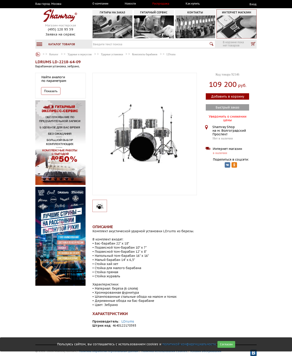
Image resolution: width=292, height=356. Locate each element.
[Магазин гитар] (38, 54)
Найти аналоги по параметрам (53, 79)
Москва (56, 3)
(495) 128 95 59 (60, 29)
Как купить (193, 3)
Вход (253, 4)
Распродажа (160, 3)
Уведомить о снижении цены (227, 118)
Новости (130, 3)
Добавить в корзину (227, 96)
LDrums (127, 321)
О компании (100, 3)
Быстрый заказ (227, 107)
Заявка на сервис (60, 34)
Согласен (226, 344)
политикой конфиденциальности (189, 344)
